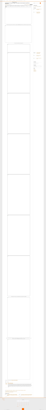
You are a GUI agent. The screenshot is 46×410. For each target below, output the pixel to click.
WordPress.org (35, 71)
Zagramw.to (25, 390)
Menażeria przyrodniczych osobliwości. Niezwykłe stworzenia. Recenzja (39, 53)
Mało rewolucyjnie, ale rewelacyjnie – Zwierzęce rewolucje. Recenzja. (38, 12)
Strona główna (3, 0)
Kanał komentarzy (35, 70)
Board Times (5, 409)
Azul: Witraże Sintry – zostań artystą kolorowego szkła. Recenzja (11, 391)
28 (19, 405)
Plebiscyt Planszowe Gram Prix (19, 0)
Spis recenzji (10, 0)
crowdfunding (13, 390)
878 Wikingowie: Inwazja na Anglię (9, 390)
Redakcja (24, 0)
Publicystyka (13, 0)
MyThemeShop (42, 409)
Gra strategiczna (16, 390)
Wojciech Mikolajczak (6, 4)
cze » (18, 406)
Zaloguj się (34, 69)
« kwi (17, 406)
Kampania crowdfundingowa (20, 390)
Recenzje (7, 0)
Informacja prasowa (27, 4)
